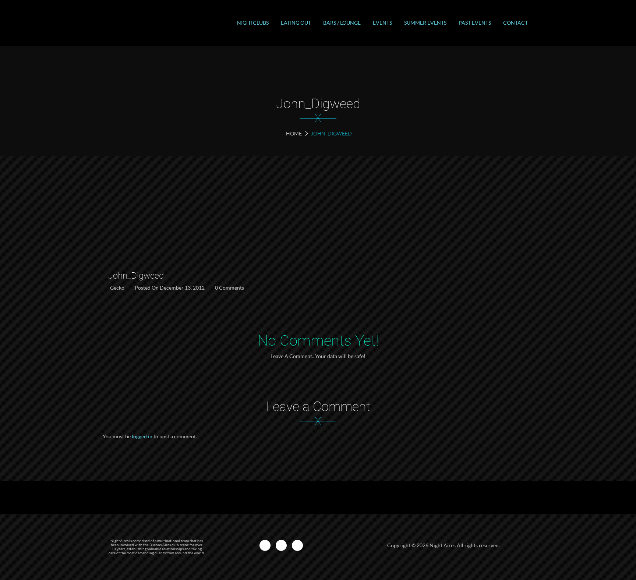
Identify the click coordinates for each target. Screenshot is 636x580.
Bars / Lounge (342, 23)
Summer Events (425, 23)
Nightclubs (253, 23)
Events (382, 23)
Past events (475, 23)
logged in (142, 436)
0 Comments (229, 287)
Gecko (117, 287)
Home (294, 133)
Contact (515, 23)
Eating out (296, 23)
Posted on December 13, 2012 (170, 287)
